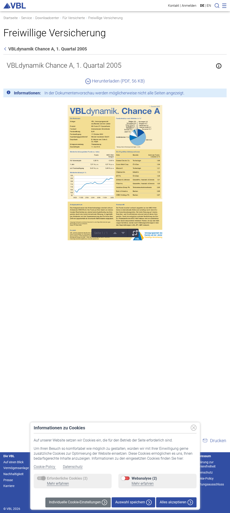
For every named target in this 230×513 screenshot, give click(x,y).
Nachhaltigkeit (13, 474)
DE (202, 6)
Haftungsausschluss (209, 484)
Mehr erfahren (58, 483)
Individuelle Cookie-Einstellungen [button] (75, 502)
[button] (214, 441)
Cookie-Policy (45, 467)
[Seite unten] (121, 233)
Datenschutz (73, 467)
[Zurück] (5, 49)
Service (26, 18)
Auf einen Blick (13, 462)
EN (209, 6)
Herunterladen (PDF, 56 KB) (118, 81)
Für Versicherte (73, 18)
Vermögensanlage (16, 468)
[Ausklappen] (133, 233)
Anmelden (189, 5)
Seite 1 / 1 (101, 233)
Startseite (10, 18)
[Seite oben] (113, 233)
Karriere (8, 486)
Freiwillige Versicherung (105, 18)
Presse (8, 480)
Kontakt (173, 5)
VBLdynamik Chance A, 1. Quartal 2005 (64, 65)
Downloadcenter (47, 18)
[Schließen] (211, 93)
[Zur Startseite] (14, 6)
